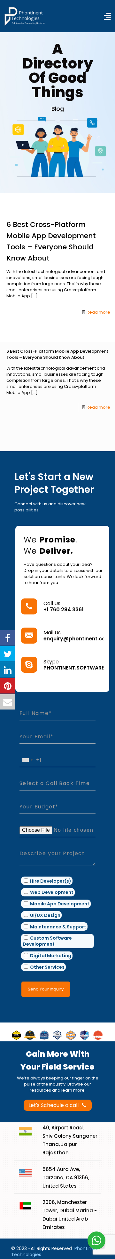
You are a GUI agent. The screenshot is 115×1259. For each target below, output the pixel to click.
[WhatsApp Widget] (96, 1240)
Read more (98, 312)
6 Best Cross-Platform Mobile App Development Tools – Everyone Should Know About (57, 354)
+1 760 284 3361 (63, 609)
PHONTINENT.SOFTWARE (73, 667)
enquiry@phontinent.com (77, 638)
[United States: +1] (27, 760)
